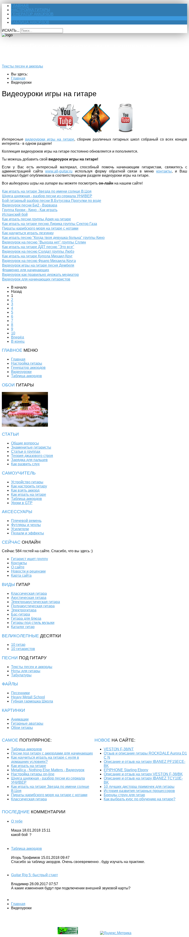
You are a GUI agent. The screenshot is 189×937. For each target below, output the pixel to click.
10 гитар (18, 645)
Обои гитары (22, 728)
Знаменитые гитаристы (31, 447)
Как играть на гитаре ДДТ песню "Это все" (38, 247)
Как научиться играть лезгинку (28, 233)
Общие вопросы (25, 443)
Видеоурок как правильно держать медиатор (40, 275)
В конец (17, 341)
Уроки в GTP (21, 503)
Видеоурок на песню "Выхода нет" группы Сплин (44, 242)
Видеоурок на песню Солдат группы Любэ (38, 251)
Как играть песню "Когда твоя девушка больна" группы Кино (53, 238)
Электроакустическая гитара (35, 602)
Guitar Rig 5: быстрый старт (34, 875)
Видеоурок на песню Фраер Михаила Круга (39, 261)
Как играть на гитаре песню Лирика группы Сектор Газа (49, 224)
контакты (164, 171)
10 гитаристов (23, 649)
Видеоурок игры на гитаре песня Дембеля (38, 265)
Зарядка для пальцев (29, 460)
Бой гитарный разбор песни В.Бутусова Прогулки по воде (51, 201)
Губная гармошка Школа (32, 701)
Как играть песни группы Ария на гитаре (36, 219)
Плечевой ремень (26, 521)
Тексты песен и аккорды (22, 66)
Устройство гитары (27, 482)
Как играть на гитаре (28, 494)
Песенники (20, 693)
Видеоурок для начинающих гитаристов (36, 279)
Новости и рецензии (28, 571)
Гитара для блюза (26, 618)
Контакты (19, 563)
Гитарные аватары (27, 723)
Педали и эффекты (27, 533)
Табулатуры (21, 675)
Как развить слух (25, 464)
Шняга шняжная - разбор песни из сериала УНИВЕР (47, 196)
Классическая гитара (29, 593)
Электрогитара (23, 610)
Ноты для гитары (25, 671)
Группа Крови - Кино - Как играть (29, 210)
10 (13, 333)
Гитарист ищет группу (29, 559)
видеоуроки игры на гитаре (49, 139)
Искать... (10, 30)
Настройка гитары (30, 10)
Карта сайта (21, 575)
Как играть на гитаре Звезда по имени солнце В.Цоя (47, 191)
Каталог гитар (23, 627)
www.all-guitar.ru (58, 171)
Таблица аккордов (30, 22)
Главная (20, 6)
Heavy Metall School (28, 697)
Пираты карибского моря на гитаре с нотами (40, 228)
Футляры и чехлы (26, 525)
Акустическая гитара (28, 598)
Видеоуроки (24, 18)
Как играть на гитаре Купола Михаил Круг (37, 256)
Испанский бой (15, 214)
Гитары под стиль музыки (32, 623)
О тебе (17, 821)
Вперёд (17, 337)
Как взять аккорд (25, 490)
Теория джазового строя (32, 456)
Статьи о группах (25, 451)
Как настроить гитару (29, 486)
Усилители (20, 529)
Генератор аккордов (32, 14)
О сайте (17, 567)
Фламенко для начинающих (25, 270)
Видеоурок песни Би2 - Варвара (29, 205)
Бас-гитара (20, 614)
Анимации (20, 719)
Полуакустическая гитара (33, 606)
